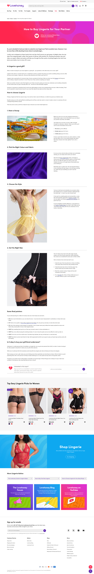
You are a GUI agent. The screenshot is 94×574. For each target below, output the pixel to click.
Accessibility (69, 557)
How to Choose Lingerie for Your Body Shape (73, 478)
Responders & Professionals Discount (54, 551)
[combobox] (51, 5)
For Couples (27, 11)
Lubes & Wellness (42, 11)
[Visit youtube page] (83, 530)
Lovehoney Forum (30, 545)
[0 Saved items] (83, 6)
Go (83, 369)
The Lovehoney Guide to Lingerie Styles (18, 478)
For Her (15, 11)
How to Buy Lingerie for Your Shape (28, 322)
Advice (68, 11)
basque (56, 78)
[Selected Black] (9, 424)
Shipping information (11, 542)
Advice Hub (29, 540)
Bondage (50, 11)
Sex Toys (9, 11)
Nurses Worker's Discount (52, 549)
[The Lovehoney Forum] (20, 497)
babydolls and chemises (71, 199)
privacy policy (42, 533)
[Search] (73, 6)
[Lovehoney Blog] (47, 497)
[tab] (17, 549)
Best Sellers (62, 11)
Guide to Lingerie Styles (60, 205)
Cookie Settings (70, 551)
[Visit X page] (73, 530)
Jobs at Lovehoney (70, 545)
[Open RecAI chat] (90, 567)
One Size (60, 275)
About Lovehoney (70, 540)
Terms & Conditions (70, 547)
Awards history (70, 542)
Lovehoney (47, 14)
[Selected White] (14, 424)
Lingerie (34, 11)
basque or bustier (72, 197)
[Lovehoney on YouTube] (74, 497)
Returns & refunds (10, 547)
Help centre (9, 540)
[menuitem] (9, 11)
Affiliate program (70, 553)
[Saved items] (24, 422)
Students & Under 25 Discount (52, 545)
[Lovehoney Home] (15, 6)
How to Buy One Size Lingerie (42, 478)
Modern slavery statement (72, 555)
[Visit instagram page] (78, 530)
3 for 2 (69, 389)
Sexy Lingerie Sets (64, 157)
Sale (56, 11)
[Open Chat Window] (90, 571)
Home (8, 18)
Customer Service (11, 538)
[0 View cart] (85, 6)
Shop (48, 538)
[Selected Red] (12, 424)
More (68, 538)
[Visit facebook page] (68, 530)
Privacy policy (69, 549)
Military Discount (50, 547)
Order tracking (10, 549)
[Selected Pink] (32, 424)
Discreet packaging (10, 545)
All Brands (49, 542)
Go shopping (47, 451)
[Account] (80, 6)
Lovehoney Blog (30, 542)
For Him (21, 11)
